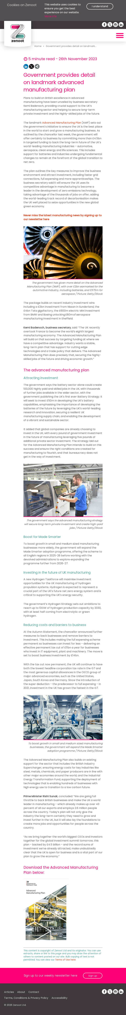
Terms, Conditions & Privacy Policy (26, 998)
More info (50, 16)
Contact (33, 992)
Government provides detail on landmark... (71, 46)
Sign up (92, 975)
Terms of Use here (65, 959)
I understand (100, 6)
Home (38, 46)
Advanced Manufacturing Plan (61, 123)
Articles (9, 992)
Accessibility (59, 998)
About (21, 992)
